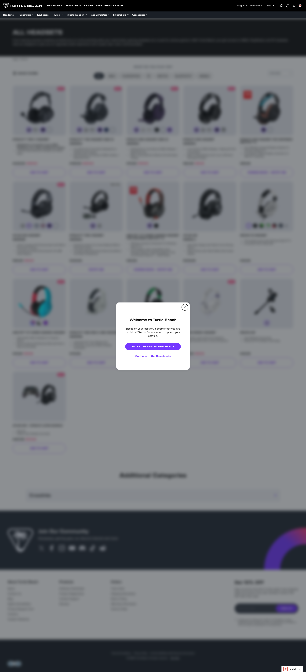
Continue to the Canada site (153, 356)
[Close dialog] (185, 307)
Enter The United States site (153, 346)
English (293, 669)
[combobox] (292, 669)
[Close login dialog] (182, 410)
